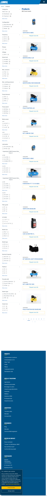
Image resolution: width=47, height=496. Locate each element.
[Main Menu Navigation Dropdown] (44, 2)
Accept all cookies (11, 487)
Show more (4, 18)
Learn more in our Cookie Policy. (13, 484)
